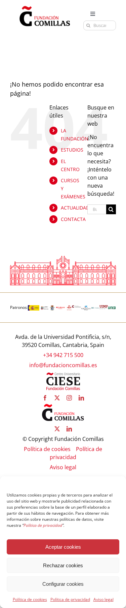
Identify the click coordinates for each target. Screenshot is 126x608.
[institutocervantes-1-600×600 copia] (69, 308)
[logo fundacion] (44, 6)
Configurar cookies (63, 584)
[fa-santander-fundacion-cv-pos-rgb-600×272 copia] (60, 308)
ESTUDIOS (72, 150)
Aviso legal (103, 599)
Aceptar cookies (63, 547)
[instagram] (69, 398)
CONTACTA (73, 219)
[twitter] (57, 398)
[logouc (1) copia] (95, 308)
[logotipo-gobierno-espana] (33, 308)
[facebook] (45, 398)
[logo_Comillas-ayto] (52, 308)
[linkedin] (81, 398)
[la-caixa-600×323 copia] (86, 308)
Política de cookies (30, 599)
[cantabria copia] (44, 308)
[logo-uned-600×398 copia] (112, 308)
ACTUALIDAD (75, 207)
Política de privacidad (70, 599)
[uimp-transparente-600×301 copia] (103, 308)
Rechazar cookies (63, 565)
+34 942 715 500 (63, 355)
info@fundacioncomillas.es (63, 365)
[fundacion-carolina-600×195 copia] (76, 308)
